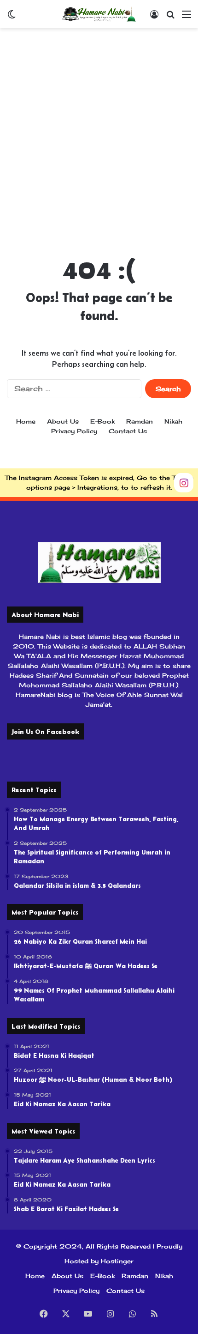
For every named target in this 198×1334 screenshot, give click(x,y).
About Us (63, 421)
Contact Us (128, 431)
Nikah (173, 421)
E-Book (102, 421)
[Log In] (154, 17)
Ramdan (139, 421)
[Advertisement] (99, 136)
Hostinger (117, 1261)
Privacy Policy (74, 431)
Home (25, 421)
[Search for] (170, 17)
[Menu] (186, 17)
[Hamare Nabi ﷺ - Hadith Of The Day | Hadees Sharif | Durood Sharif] (99, 14)
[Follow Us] (184, 482)
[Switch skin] (11, 17)
